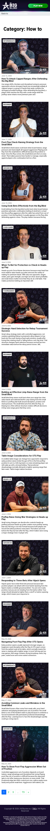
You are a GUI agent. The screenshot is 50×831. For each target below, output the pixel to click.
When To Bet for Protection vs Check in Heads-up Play (24, 266)
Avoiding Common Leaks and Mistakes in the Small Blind (23, 704)
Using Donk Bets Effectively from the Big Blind (24, 206)
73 (23, 792)
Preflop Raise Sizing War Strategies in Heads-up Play (25, 518)
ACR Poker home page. (18, 14)
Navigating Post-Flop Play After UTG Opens (22, 642)
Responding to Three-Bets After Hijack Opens (24, 580)
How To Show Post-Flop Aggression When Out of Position (24, 767)
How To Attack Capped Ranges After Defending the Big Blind (24, 80)
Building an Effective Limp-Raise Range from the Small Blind (25, 393)
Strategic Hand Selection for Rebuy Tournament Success (25, 329)
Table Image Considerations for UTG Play (21, 456)
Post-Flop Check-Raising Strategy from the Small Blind (22, 143)
